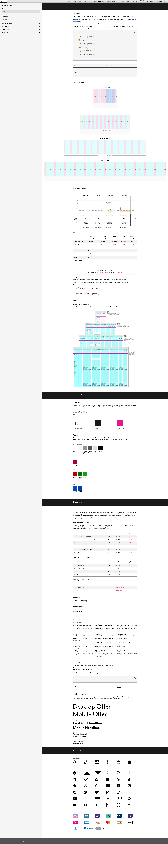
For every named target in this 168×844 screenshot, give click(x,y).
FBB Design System (7, 5)
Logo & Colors (6, 14)
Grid (4, 11)
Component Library (7, 23)
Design (3, 8)
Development (5, 32)
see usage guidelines (92, 247)
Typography (5, 16)
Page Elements (5, 26)
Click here (75, 688)
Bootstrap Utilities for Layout (107, 26)
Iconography (5, 19)
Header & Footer (6, 29)
